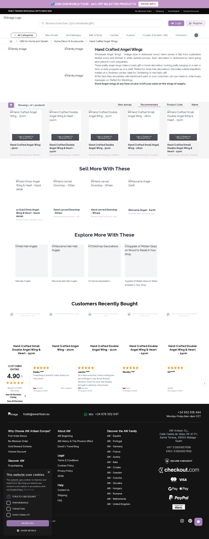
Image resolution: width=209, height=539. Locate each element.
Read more (29, 489)
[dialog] (27, 502)
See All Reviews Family (13, 395)
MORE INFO (148, 4)
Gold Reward (173, 11)
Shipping (160, 11)
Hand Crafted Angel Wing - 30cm (65, 348)
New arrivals (125, 104)
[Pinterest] (190, 521)
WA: (103, 414)
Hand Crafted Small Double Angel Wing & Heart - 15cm (26, 350)
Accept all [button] (28, 523)
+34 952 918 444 (189, 412)
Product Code (175, 104)
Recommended (149, 104)
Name (195, 104)
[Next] (204, 383)
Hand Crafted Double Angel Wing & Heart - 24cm (143, 350)
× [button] (48, 472)
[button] (28, 530)
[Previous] (29, 383)
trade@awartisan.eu (36, 414)
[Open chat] (198, 522)
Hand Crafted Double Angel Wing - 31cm (104, 348)
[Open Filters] (11, 105)
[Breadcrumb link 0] (10, 41)
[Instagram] (182, 521)
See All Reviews (15, 401)
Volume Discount (191, 11)
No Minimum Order (143, 11)
